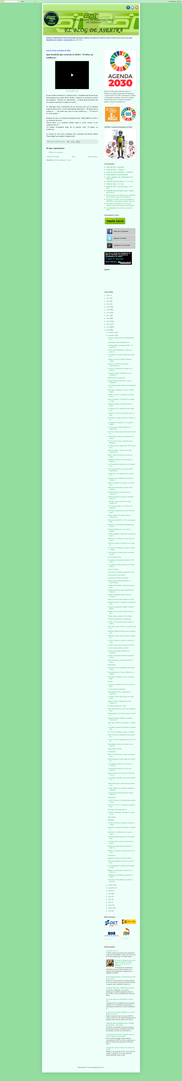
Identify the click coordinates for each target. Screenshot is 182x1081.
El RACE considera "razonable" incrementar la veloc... (122, 603)
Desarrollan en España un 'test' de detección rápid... (121, 678)
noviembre (111, 335)
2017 (108, 315)
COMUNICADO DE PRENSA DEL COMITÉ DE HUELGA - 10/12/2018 (120, 1024)
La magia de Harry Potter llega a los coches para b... (121, 697)
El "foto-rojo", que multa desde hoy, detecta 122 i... (121, 474)
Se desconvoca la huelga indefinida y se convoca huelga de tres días (120, 1013)
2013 (108, 327)
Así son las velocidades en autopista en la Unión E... (120, 369)
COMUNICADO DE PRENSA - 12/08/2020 (119, 172)
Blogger (102, 1067)
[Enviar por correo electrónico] (71, 142)
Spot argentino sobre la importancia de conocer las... (119, 693)
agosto (110, 891)
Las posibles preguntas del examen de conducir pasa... (122, 728)
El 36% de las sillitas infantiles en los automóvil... (119, 652)
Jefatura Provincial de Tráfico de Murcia (120, 858)
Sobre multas (112, 817)
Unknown (57, 141)
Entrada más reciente (53, 156)
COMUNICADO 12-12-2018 (114, 184)
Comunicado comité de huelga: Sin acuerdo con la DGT (120, 1048)
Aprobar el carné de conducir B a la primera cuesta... (121, 395)
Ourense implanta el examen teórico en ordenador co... (119, 516)
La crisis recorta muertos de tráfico (118, 648)
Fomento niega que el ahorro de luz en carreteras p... (119, 493)
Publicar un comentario (56, 152)
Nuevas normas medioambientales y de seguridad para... (119, 581)
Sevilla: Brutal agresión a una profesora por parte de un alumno (120, 978)
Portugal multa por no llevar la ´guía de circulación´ (120, 381)
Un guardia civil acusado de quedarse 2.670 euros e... (121, 561)
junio (110, 896)
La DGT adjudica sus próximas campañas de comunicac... (121, 789)
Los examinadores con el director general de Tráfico (119, 209)
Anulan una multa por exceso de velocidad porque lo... (120, 497)
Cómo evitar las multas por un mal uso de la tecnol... (121, 539)
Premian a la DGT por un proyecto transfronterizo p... (118, 365)
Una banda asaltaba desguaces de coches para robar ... (121, 837)
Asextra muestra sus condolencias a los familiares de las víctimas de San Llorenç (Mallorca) (120, 196)
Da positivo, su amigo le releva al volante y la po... (121, 418)
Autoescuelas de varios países (116, 575)
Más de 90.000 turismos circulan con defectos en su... (121, 755)
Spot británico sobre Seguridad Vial (118, 342)
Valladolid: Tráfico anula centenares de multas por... (121, 637)
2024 (108, 295)
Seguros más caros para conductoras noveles (121, 599)
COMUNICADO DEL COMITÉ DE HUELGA (120, 988)
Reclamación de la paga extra (116, 378)
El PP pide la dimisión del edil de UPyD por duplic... (121, 511)
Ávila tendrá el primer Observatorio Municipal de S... (122, 386)
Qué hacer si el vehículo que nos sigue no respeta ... (120, 833)
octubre (110, 885)
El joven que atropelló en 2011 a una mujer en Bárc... (122, 521)
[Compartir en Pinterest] (79, 142)
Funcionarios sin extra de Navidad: (118, 578)
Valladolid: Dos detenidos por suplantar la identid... (120, 876)
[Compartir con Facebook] (77, 142)
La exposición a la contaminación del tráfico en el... (121, 409)
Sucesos (110, 681)
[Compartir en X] (75, 142)
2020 (108, 307)
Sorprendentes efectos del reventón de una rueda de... (120, 745)
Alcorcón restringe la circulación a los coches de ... (121, 544)
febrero (110, 908)
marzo (110, 905)
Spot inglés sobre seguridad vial (117, 809)
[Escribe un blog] (73, 142)
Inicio (73, 156)
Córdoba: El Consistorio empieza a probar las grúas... (121, 586)
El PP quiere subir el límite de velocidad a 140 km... (122, 627)
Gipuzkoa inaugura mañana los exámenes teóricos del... (120, 719)
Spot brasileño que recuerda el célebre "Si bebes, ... (120, 661)
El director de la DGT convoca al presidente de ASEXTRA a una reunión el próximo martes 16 (120, 200)
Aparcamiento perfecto (114, 749)
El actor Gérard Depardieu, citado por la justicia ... (120, 351)
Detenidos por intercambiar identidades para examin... (121, 525)
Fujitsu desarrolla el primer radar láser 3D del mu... (121, 760)
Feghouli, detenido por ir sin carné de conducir (119, 530)
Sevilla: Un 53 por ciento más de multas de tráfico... (121, 623)
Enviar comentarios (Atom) (63, 160)
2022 (108, 301)
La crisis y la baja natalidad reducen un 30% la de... (122, 740)
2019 (108, 310)
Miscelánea (111, 820)
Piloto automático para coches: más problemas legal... (121, 709)
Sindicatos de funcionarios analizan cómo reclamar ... (120, 488)
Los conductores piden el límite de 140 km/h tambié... (121, 565)
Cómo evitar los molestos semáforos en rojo (121, 572)
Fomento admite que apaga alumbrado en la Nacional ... (121, 591)
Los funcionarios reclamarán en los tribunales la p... (121, 465)
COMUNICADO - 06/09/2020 (115, 167)
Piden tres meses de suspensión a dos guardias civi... (121, 735)
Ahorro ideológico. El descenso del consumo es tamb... (121, 400)
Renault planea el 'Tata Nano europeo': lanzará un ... (121, 714)
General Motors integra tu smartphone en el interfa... (121, 437)
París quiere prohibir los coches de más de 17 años (121, 862)
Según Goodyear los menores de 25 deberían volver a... (121, 774)
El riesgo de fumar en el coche (117, 706)
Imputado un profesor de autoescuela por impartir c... (120, 460)
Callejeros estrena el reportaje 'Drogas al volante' (120, 360)
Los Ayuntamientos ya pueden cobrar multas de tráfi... (121, 866)
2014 (108, 324)
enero (110, 911)
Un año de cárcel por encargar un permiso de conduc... (121, 823)
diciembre (111, 332)
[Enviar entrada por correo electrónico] (67, 141)
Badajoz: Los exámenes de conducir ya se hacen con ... (120, 871)
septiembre (111, 888)
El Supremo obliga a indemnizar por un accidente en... (120, 374)
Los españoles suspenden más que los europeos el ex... (122, 778)
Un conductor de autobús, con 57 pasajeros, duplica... (121, 423)
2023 (108, 298)
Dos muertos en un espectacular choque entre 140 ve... (121, 668)
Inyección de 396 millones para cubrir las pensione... (120, 880)
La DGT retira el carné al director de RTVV (121, 645)
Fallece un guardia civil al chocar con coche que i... (121, 484)
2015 (108, 321)
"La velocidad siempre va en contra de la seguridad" (120, 507)
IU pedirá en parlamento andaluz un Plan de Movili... (121, 608)
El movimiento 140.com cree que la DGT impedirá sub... (120, 470)
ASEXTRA (79, 40)
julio (109, 894)
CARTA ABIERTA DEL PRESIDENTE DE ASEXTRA (119, 178)
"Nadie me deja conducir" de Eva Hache (120, 616)
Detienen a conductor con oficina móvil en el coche (121, 851)
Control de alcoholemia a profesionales (119, 619)
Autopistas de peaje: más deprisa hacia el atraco (120, 405)
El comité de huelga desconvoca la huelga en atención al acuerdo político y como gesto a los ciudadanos (125, 962)
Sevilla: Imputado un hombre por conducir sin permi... (121, 535)
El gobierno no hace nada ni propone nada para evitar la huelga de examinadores (120, 1035)
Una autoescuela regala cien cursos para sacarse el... (119, 769)
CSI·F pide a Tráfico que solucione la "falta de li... (122, 723)
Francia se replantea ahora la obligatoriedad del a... (121, 338)
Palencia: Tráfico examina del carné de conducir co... (119, 702)
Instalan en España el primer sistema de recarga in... (119, 595)
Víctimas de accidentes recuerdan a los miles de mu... (121, 813)
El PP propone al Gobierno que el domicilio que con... (121, 553)
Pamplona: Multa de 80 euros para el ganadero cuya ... (122, 632)
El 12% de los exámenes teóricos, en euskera (121, 732)
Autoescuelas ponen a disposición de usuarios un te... (121, 784)
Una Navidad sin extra (114, 557)
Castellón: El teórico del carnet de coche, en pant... (121, 414)
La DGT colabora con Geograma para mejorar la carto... (121, 801)
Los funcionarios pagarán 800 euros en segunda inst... (119, 428)
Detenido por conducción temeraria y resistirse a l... (122, 828)
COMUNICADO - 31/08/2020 (115, 170)
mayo (110, 899)
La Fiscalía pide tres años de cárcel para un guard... (120, 842)
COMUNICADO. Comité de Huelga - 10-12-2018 (119, 187)
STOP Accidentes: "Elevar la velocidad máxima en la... (119, 451)
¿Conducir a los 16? (112, 951)
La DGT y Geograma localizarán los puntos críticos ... (121, 656)
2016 (108, 318)
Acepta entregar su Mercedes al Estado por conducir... (120, 479)
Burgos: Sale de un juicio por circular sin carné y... (120, 456)
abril (109, 902)
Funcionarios (112, 665)
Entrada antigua (92, 156)
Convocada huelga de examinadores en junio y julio (120, 1000)
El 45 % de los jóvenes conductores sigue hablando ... (120, 442)
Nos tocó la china (113, 569)
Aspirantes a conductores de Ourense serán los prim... (121, 685)
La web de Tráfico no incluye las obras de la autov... (121, 641)
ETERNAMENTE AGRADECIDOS (117, 175)
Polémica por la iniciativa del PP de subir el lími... (121, 612)
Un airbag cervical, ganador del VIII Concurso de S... (122, 446)
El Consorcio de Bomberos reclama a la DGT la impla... (121, 549)
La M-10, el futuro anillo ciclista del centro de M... (122, 432)
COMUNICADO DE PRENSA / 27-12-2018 (119, 181)
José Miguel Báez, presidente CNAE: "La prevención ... (120, 346)
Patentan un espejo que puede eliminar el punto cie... (120, 847)
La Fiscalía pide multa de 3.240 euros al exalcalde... (120, 765)
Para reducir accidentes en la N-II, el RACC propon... (121, 391)
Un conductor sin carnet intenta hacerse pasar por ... (121, 355)
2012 (108, 330)
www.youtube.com (72, 91)
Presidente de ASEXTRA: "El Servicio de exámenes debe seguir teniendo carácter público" (120, 204)
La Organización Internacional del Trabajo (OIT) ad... (120, 793)
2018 (108, 313)
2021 (108, 304)
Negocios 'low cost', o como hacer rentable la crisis (121, 806)
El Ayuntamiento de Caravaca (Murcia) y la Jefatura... (121, 673)
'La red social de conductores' (116, 689)
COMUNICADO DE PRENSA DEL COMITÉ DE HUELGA (120, 192)
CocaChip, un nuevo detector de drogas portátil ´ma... (119, 502)
